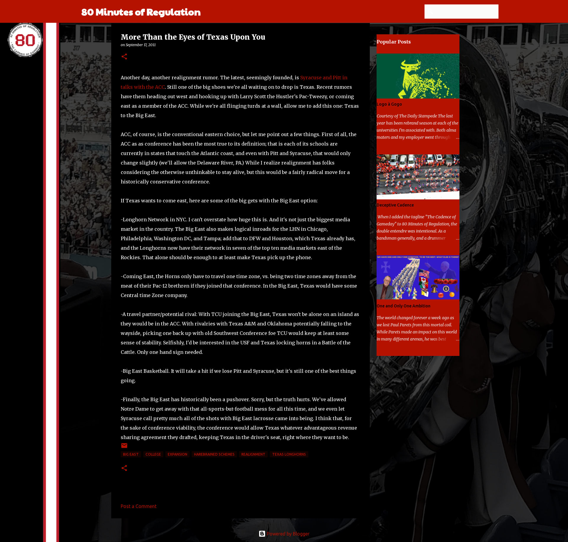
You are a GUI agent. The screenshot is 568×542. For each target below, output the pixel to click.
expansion (177, 454)
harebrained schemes (214, 454)
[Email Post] (124, 448)
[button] (124, 57)
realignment (253, 454)
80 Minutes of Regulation (141, 11)
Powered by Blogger (287, 533)
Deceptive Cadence (395, 205)
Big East (131, 454)
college (153, 454)
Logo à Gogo (389, 104)
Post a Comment (138, 506)
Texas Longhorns (289, 454)
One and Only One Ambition (403, 306)
